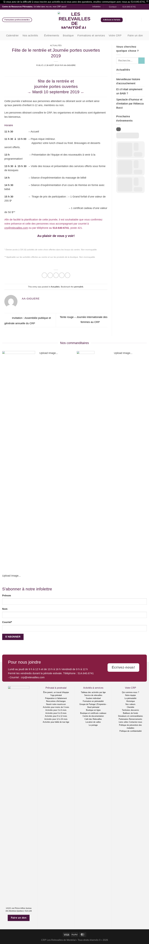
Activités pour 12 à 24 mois (56, 719)
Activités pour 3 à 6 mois (55, 710)
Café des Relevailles (93, 719)
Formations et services (91, 35)
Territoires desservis (130, 710)
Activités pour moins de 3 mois (56, 707)
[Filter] (118, 129)
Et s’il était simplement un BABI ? (129, 91)
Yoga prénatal (56, 695)
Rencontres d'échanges (56, 701)
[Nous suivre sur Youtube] (145, 7)
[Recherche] (145, 20)
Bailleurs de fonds (130, 713)
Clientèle (130, 707)
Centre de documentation (93, 716)
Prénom (6, 595)
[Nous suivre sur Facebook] (139, 7)
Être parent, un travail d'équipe (56, 692)
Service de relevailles (93, 695)
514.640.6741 (86, 673)
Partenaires (123, 719)
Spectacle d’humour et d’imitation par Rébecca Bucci (130, 103)
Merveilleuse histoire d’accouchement (128, 81)
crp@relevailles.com (16, 227)
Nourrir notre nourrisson (56, 704)
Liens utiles (123, 722)
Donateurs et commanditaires (130, 716)
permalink (78, 287)
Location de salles (93, 722)
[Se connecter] (130, 20)
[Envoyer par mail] (56, 275)
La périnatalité (130, 698)
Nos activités (30, 35)
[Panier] (136, 20)
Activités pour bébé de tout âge (56, 722)
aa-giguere (70, 65)
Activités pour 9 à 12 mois (56, 716)
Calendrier (12, 35)
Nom (4, 609)
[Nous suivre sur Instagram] (142, 7)
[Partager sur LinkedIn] (67, 275)
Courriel (7, 622)
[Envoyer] (141, 60)
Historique (130, 701)
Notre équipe (130, 695)
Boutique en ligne (93, 710)
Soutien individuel (93, 698)
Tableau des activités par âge (93, 692)
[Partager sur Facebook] (44, 275)
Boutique (68, 35)
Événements (51, 35)
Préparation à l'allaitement (56, 698)
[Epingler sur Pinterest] (61, 275)
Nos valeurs (130, 704)
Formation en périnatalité (93, 701)
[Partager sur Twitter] (50, 275)
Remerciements (135, 719)
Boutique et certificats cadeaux (93, 713)
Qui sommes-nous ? (130, 692)
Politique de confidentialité (130, 731)
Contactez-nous (135, 722)
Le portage (93, 725)
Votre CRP (115, 35)
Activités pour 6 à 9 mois (55, 713)
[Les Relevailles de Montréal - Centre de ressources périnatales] (74, 20)
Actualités (56, 46)
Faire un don (135, 35)
